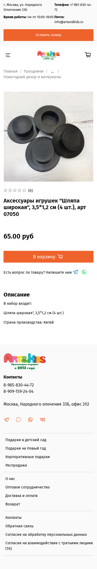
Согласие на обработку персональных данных (46, 534)
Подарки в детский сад (25, 440)
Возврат (12, 504)
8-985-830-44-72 (19, 385)
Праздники (34, 71)
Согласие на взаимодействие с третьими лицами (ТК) (49, 546)
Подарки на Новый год (25, 448)
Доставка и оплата (21, 495)
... (52, 71)
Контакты (13, 517)
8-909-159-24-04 (18, 391)
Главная (11, 71)
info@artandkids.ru (68, 22)
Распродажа (16, 465)
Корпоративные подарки (27, 457)
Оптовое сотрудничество (27, 487)
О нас (10, 478)
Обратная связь (19, 526)
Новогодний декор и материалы (32, 77)
